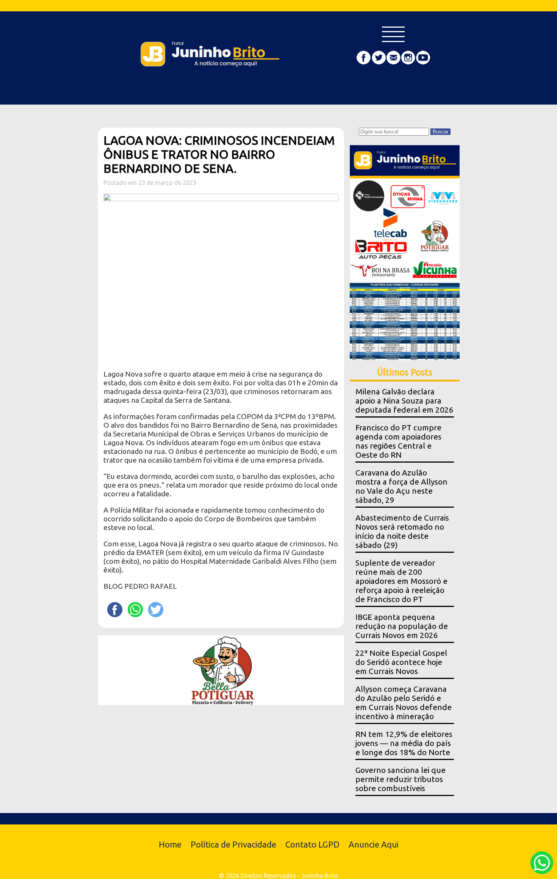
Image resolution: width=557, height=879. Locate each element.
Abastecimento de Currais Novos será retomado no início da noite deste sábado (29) (402, 531)
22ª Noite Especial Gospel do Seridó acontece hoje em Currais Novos (401, 662)
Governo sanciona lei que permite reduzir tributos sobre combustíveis (400, 779)
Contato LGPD (312, 844)
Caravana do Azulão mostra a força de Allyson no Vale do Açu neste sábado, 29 (401, 486)
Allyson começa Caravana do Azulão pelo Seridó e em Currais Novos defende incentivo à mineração (403, 703)
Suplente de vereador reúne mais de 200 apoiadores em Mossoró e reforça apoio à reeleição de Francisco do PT (401, 581)
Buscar (440, 132)
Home (170, 844)
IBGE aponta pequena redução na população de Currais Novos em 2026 (401, 626)
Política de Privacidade (233, 844)
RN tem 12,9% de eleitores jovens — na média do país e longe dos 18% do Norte (403, 743)
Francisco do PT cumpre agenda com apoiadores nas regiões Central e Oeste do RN (398, 441)
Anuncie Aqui (374, 844)
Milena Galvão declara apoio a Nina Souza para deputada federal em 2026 (404, 400)
